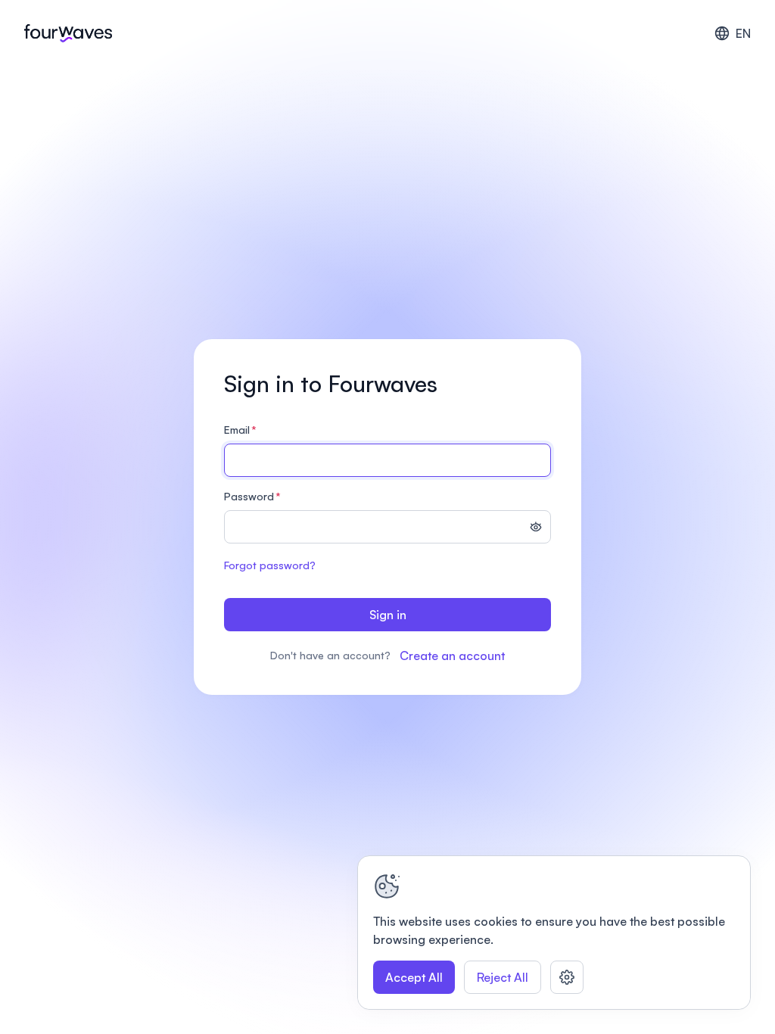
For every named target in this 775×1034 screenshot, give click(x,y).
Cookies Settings (567, 977)
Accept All (414, 977)
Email (240, 429)
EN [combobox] (743, 33)
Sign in (387, 614)
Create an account (452, 655)
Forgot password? (270, 565)
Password (252, 496)
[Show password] (536, 528)
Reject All (502, 977)
